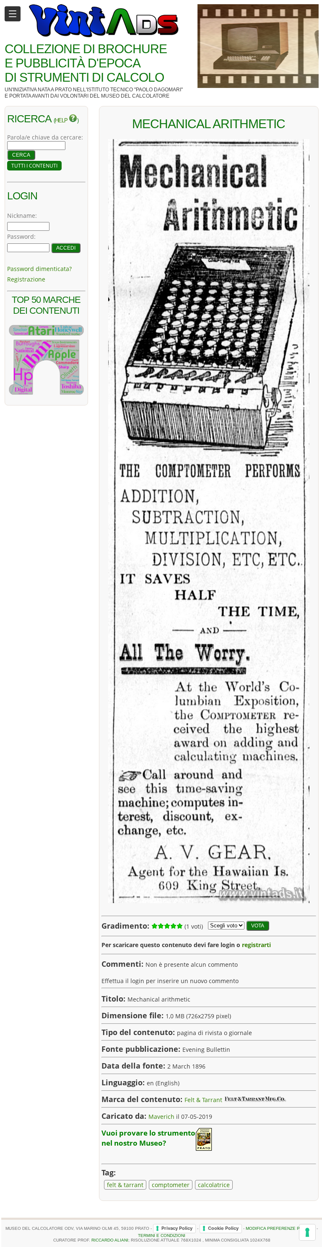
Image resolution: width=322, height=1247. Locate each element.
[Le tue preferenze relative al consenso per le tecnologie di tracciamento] (307, 1232)
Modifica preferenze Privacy (280, 1228)
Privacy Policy (176, 1228)
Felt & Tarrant (203, 1100)
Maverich (161, 1116)
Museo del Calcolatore (135, 96)
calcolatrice (214, 1185)
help (62, 121)
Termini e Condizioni (161, 1235)
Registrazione (26, 279)
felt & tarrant (125, 1185)
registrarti (256, 945)
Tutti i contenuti (34, 165)
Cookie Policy (223, 1228)
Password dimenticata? (39, 269)
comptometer (171, 1185)
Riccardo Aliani (109, 1240)
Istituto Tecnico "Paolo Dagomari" (135, 90)
